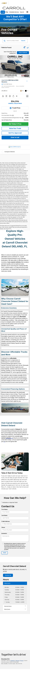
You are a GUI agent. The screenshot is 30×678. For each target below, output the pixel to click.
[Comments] (27, 96)
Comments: (4, 533)
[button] (2, 12)
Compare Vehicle (9, 151)
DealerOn (13, 660)
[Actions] (27, 81)
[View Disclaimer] (16, 96)
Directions (7, 12)
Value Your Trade (15, 128)
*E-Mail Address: (5, 521)
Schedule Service (14, 12)
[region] (15, 117)
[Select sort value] (27, 47)
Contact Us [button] (8, 575)
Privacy (22, 660)
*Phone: (3, 527)
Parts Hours (7, 609)
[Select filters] (24, 47)
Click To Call (15, 137)
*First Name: (4, 509)
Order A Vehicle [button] (23, 52)
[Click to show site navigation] (27, 12)
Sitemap (18, 660)
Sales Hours (7, 583)
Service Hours (8, 606)
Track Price (16, 108)
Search (23, 40)
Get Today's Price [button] (15, 124)
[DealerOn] (5, 658)
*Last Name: (4, 515)
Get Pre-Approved (15, 133)
